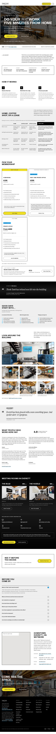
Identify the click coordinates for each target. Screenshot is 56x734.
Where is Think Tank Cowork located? (10, 587)
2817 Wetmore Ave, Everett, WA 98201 (45, 654)
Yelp (46, 709)
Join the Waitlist (14, 258)
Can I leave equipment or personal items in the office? (14, 610)
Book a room (38, 707)
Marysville (7, 719)
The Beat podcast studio (19, 715)
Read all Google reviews (6, 466)
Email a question (22, 542)
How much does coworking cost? (9, 603)
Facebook (48, 704)
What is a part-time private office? (9, 606)
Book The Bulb (7, 508)
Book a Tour (41, 213)
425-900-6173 (42, 661)
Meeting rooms (19, 709)
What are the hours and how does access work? (12, 596)
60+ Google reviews (13, 46)
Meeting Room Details (9, 542)
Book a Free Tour (11, 36)
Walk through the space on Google (15, 398)
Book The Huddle (35, 508)
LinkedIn (47, 707)
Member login (38, 709)
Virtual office (18, 717)
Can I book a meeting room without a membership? (13, 619)
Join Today (14, 213)
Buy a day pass (39, 704)
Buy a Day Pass (25, 36)
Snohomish (11, 720)
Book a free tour (39, 702)
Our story (17, 722)
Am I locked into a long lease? (8, 600)
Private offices (18, 707)
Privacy (49, 728)
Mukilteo (10, 719)
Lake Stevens (4, 720)
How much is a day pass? (7, 613)
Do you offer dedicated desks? (9, 616)
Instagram (48, 702)
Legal (45, 728)
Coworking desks (19, 702)
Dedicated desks (19, 704)
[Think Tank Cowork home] (5, 4)
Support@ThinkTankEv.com (45, 664)
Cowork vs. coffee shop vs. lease (19, 720)
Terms (53, 728)
